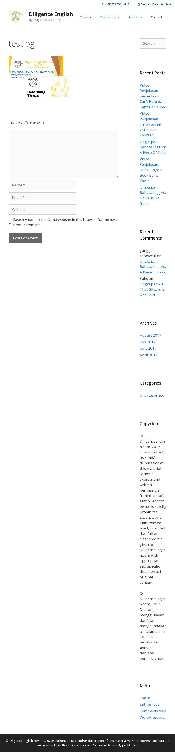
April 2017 (149, 354)
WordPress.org (152, 717)
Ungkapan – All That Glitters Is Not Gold (153, 289)
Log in (145, 697)
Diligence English (51, 13)
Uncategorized (152, 395)
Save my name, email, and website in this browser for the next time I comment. (65, 222)
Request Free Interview (155, 4)
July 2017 (148, 341)
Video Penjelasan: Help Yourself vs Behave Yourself (151, 124)
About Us (135, 17)
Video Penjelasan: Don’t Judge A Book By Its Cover (151, 169)
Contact (156, 17)
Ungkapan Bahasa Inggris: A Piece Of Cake (153, 147)
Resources (107, 17)
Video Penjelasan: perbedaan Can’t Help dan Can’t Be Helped (153, 96)
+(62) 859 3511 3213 (116, 4)
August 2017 (150, 335)
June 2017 (148, 348)
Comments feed (153, 710)
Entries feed (150, 704)
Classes (85, 17)
